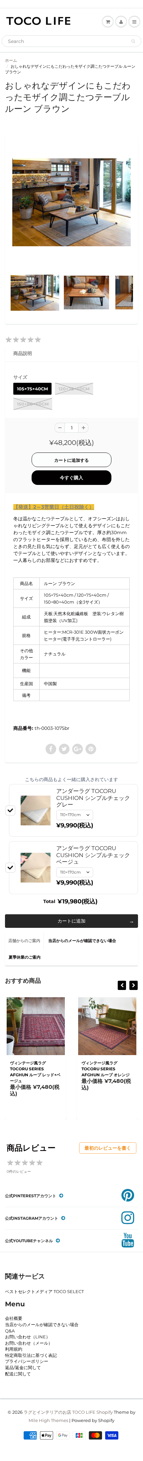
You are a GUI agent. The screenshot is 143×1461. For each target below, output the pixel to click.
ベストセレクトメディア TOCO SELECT (44, 1291)
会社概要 (13, 1318)
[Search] (133, 41)
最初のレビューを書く (107, 1148)
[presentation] (122, 985)
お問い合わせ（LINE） (27, 1336)
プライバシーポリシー (26, 1361)
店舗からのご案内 (24, 940)
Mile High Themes (48, 1420)
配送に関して (18, 1373)
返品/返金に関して (23, 1367)
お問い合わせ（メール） (29, 1343)
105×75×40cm (32, 388)
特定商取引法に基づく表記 (31, 1355)
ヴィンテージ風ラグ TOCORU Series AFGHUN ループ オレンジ (105, 1068)
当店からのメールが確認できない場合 (82, 940)
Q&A (10, 1330)
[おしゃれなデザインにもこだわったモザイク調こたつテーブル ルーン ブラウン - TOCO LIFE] (71, 202)
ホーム (11, 60)
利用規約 (13, 1349)
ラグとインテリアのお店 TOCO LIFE (59, 1412)
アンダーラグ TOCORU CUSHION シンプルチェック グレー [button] (93, 798)
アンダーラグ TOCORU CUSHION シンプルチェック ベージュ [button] (93, 855)
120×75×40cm (74, 388)
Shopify (104, 1412)
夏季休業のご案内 (25, 957)
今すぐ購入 (71, 478)
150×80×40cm (33, 404)
